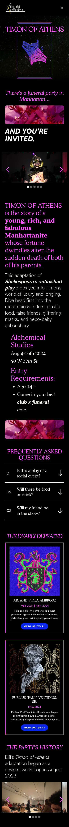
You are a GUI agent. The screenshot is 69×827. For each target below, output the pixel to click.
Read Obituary (34, 626)
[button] (8, 172)
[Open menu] (62, 8)
